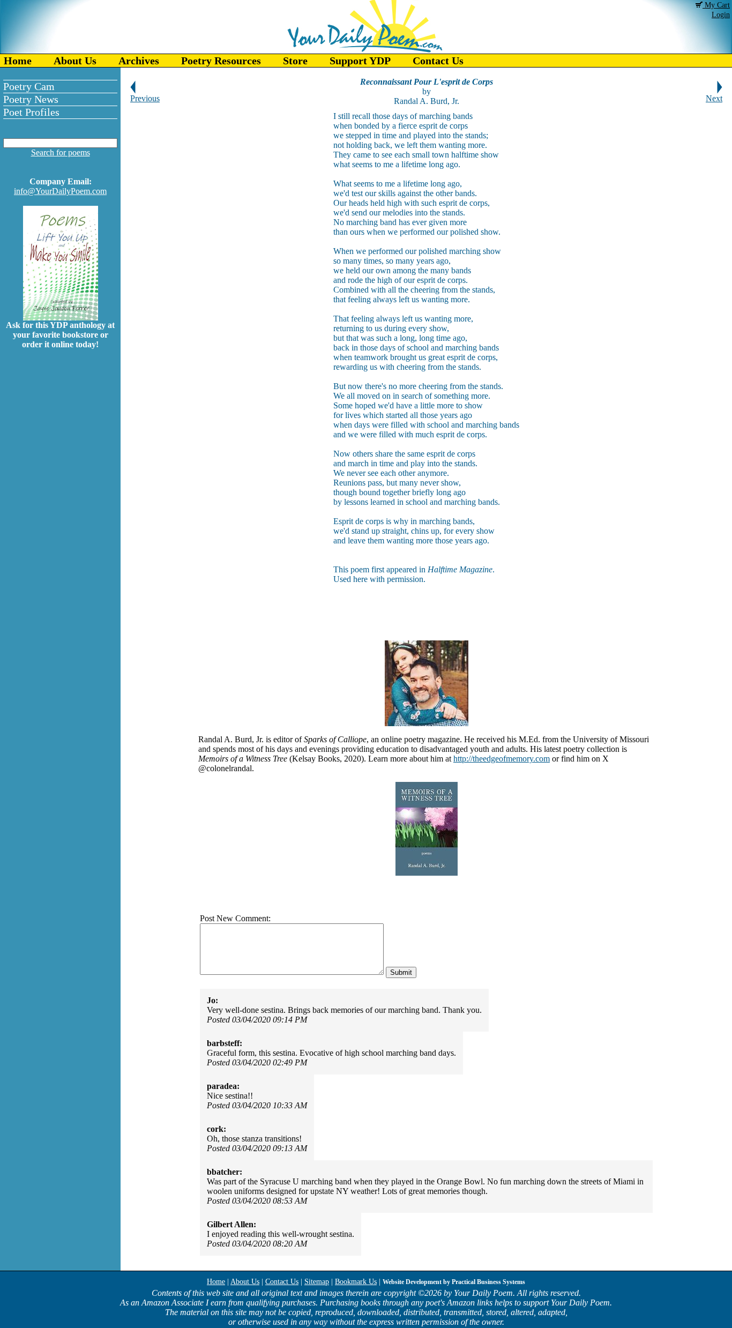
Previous (145, 98)
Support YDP (360, 60)
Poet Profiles (31, 112)
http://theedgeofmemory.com (501, 758)
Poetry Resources (221, 60)
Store (295, 60)
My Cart (716, 5)
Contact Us (438, 60)
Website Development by (454, 1282)
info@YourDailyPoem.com (60, 191)
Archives (138, 60)
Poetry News (30, 99)
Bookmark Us (356, 1282)
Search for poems (60, 152)
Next (714, 98)
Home (18, 60)
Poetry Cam (29, 86)
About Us (75, 60)
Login (721, 15)
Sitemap (316, 1282)
